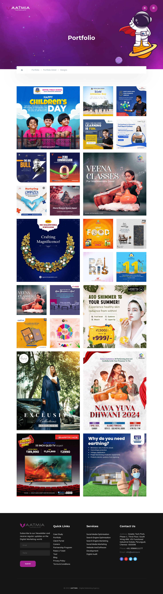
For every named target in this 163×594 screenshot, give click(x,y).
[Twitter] (130, 559)
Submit (28, 564)
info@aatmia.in (133, 552)
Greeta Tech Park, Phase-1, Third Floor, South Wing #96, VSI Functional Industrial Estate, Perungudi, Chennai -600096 (133, 539)
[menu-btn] (153, 8)
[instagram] (126, 559)
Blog (55, 557)
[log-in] (144, 8)
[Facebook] (121, 559)
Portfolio (35, 70)
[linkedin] (135, 559)
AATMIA (74, 588)
